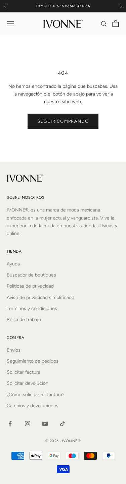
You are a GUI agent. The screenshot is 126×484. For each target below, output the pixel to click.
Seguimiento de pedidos (32, 361)
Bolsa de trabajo (24, 319)
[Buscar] (103, 23)
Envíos (13, 350)
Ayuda (13, 264)
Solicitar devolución (27, 383)
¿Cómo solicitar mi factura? (36, 395)
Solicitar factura (23, 372)
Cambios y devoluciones (32, 406)
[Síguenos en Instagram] (27, 423)
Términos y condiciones (32, 308)
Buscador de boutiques (31, 275)
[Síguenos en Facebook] (10, 423)
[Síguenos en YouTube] (45, 423)
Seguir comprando (63, 121)
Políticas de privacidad (30, 286)
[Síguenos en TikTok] (62, 423)
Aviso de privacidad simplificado (40, 297)
